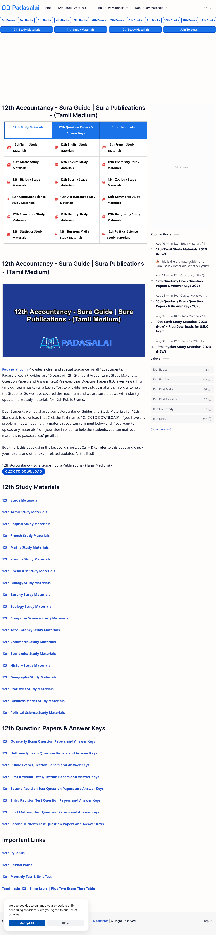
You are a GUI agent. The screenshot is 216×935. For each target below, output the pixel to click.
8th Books (135, 20)
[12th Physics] (183, 341)
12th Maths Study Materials (26, 165)
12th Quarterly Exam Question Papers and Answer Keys (48, 741)
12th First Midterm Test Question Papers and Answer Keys (50, 812)
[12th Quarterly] (184, 275)
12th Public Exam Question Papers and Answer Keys (45, 765)
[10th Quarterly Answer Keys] (193, 295)
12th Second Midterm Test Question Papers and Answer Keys (53, 824)
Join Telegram (189, 29)
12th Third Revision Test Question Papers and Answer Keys (51, 800)
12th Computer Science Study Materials (29, 200)
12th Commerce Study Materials (124, 200)
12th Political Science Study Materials (122, 234)
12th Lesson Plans (17, 865)
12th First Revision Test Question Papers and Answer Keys (50, 776)
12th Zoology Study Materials (122, 182)
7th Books (117, 20)
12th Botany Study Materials (73, 182)
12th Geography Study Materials (124, 217)
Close (66, 923)
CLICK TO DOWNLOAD (23, 471)
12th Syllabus (13, 853)
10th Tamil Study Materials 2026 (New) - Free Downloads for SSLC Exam (182, 326)
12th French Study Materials (121, 147)
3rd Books (44, 20)
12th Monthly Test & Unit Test (27, 876)
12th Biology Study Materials (26, 182)
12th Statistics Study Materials (28, 234)
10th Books (171, 20)
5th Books (81, 20)
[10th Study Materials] (188, 316)
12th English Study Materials (74, 147)
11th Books (189, 20)
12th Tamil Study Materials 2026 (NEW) (181, 251)
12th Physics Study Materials (74, 165)
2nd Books (26, 20)
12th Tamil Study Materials (25, 147)
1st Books (8, 20)
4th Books (63, 20)
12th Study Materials (26, 29)
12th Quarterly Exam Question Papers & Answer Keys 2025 (179, 283)
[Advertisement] (108, 63)
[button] (204, 7)
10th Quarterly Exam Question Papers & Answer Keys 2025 (179, 303)
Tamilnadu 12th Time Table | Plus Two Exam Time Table (48, 888)
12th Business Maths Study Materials (75, 234)
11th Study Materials (80, 29)
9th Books (153, 20)
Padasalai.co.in (15, 369)
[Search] (212, 7)
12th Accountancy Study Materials (77, 200)
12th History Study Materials (74, 217)
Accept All (27, 923)
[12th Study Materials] (188, 243)
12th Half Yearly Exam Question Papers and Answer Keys (49, 753)
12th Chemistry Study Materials (123, 165)
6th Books (99, 20)
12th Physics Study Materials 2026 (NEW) (183, 349)
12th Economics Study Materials (28, 217)
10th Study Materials (135, 29)
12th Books (207, 20)
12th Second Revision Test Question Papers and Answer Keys (53, 788)
